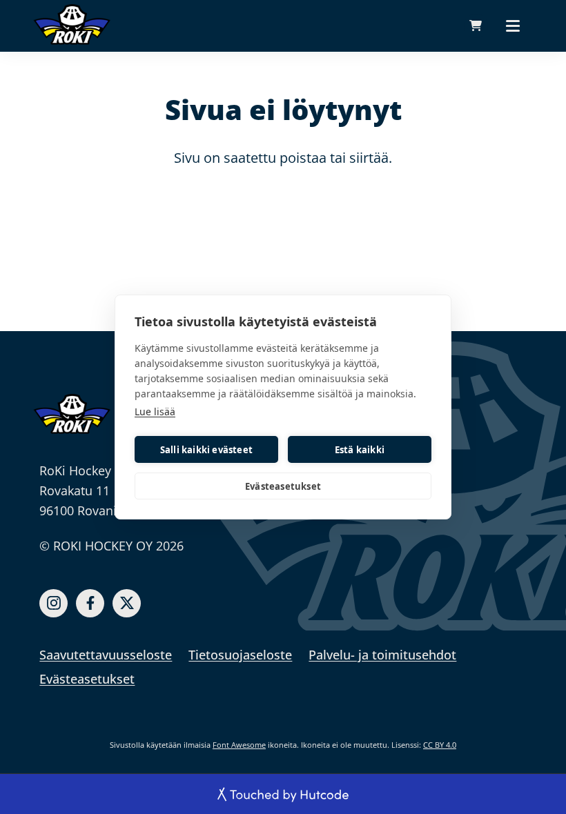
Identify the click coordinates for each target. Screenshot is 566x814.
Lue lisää (155, 411)
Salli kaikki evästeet (206, 450)
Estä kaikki (359, 450)
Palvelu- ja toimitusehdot (382, 654)
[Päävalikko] (513, 25)
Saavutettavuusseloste (105, 654)
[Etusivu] (71, 413)
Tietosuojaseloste (240, 654)
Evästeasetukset (283, 486)
